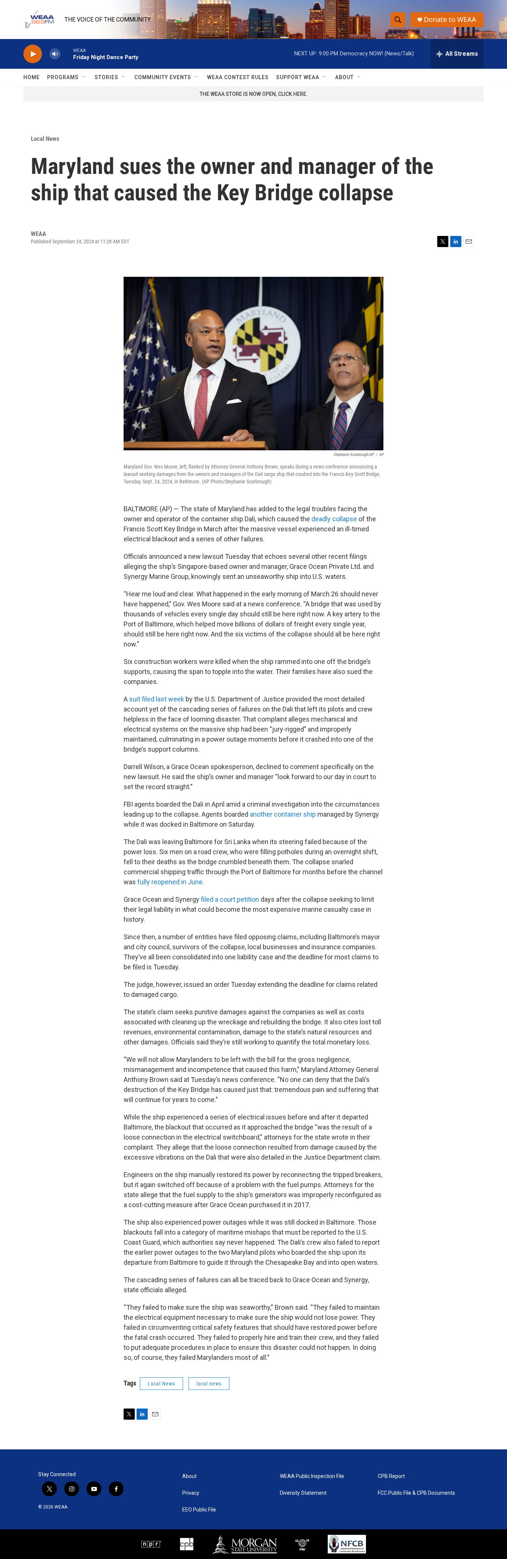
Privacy (190, 1493)
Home (31, 77)
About (344, 77)
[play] (33, 54)
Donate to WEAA (450, 19)
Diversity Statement (303, 1493)
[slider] (67, 54)
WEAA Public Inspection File (312, 1476)
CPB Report (391, 1476)
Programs (63, 77)
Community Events (162, 77)
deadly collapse (334, 519)
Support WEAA (297, 77)
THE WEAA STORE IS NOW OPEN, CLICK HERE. (254, 94)
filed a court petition (230, 899)
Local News (45, 138)
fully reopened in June (170, 882)
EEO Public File (199, 1510)
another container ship (283, 814)
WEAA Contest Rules (238, 77)
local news (209, 1384)
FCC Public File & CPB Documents (416, 1493)
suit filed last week (156, 699)
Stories (106, 77)
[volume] (55, 54)
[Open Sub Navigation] (84, 77)
